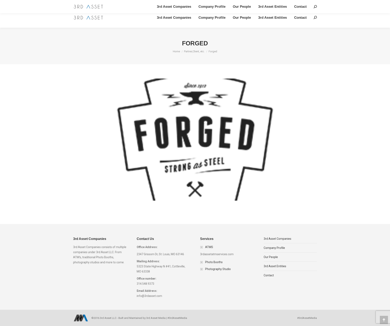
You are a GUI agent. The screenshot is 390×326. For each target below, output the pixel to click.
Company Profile (274, 247)
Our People (271, 257)
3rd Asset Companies (277, 238)
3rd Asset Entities (275, 266)
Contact (269, 275)
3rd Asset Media (156, 317)
